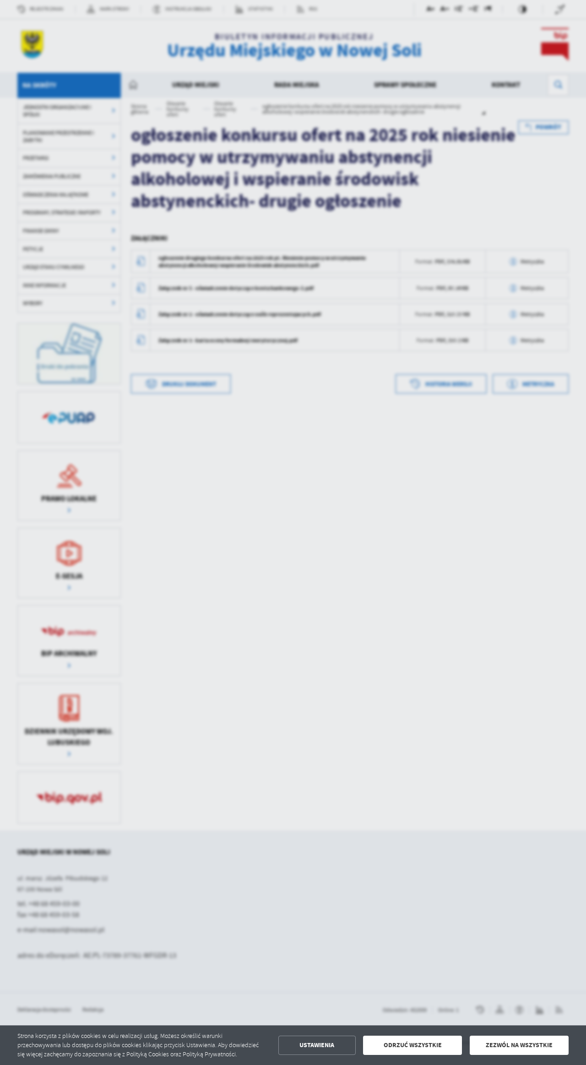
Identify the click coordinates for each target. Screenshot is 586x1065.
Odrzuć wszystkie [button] (413, 1045)
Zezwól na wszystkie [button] (519, 1045)
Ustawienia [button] (316, 1045)
